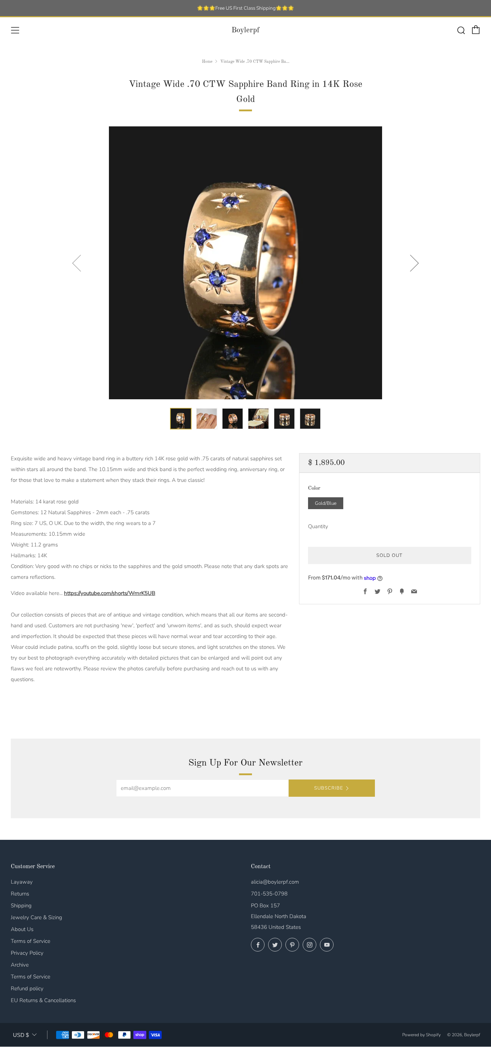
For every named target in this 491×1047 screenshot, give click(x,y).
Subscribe (328, 788)
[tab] (181, 418)
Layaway (22, 881)
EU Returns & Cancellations (43, 1000)
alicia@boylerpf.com (275, 881)
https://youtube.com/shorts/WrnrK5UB (109, 593)
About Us (22, 929)
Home (207, 62)
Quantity (318, 526)
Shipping (21, 905)
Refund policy (27, 988)
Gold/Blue (325, 503)
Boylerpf (245, 30)
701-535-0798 (269, 893)
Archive (20, 964)
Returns (20, 893)
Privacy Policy (27, 953)
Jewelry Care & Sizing (36, 917)
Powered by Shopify (421, 1035)
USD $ (21, 1035)
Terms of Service (30, 941)
